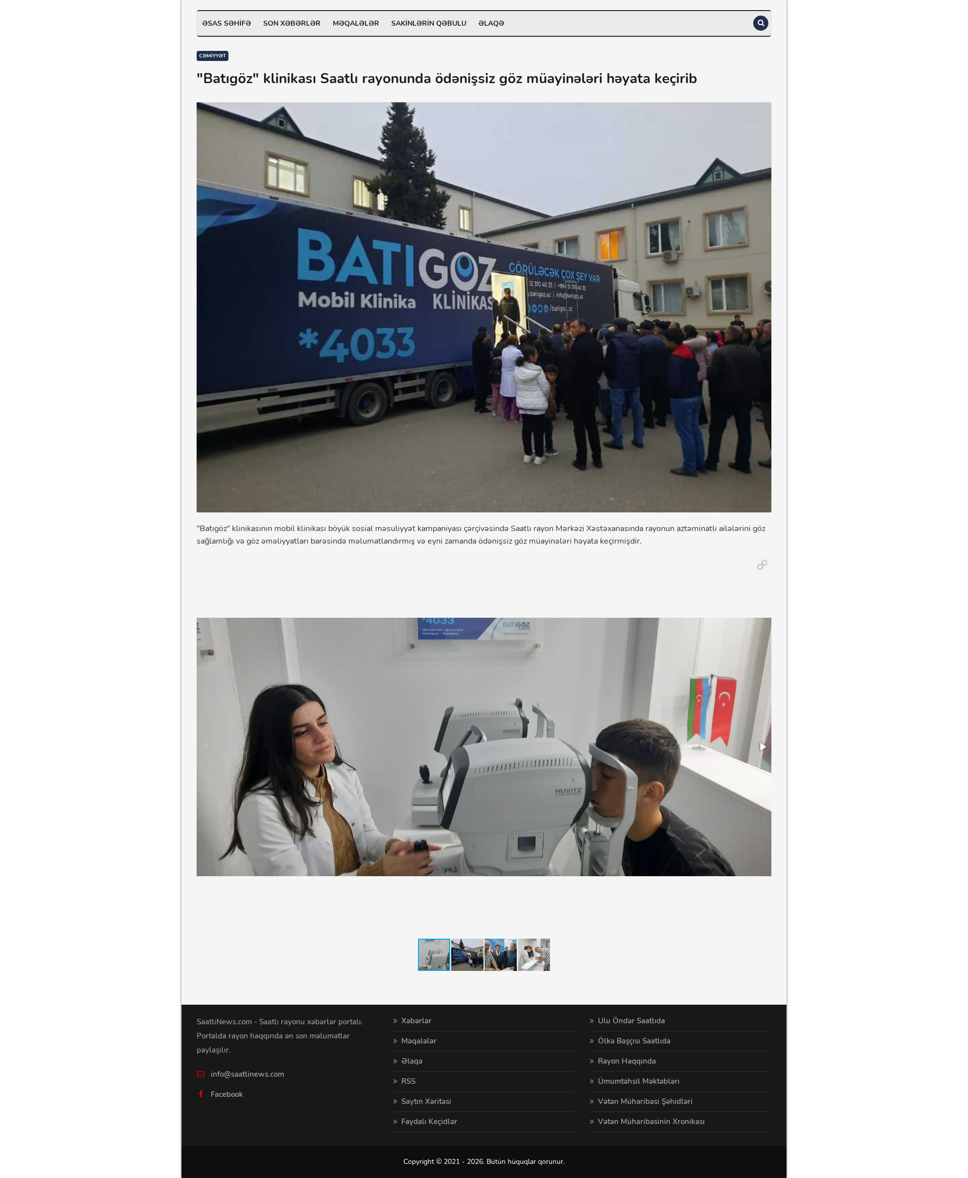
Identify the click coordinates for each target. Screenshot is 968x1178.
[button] (762, 565)
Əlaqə (491, 23)
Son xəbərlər (292, 23)
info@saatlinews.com (247, 1074)
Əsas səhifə (226, 23)
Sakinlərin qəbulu (428, 23)
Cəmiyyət (212, 55)
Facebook (227, 1094)
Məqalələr (356, 23)
